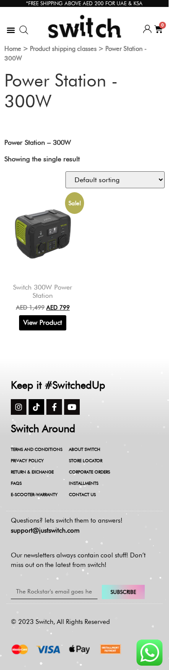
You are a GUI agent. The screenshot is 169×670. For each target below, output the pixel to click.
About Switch (84, 449)
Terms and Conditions (36, 449)
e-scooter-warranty (34, 494)
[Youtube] (72, 407)
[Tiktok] (36, 407)
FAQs (16, 483)
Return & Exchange (32, 471)
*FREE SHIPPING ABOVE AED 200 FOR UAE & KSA (84, 3)
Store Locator (85, 460)
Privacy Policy (27, 460)
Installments (83, 483)
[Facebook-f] (54, 407)
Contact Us (82, 494)
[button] (10, 30)
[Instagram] (18, 407)
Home (12, 48)
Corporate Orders (89, 471)
